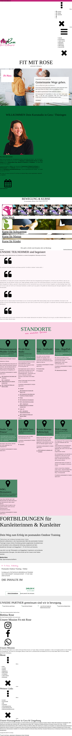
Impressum (4, 704)
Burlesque (69, 725)
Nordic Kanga (67, 727)
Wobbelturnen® (60, 727)
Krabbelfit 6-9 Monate (29, 728)
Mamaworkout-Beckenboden (6, 728)
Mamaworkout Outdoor (66, 728)
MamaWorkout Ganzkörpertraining (39, 727)
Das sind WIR (61, 47)
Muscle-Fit (12, 727)
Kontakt (4, 700)
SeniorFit (8, 727)
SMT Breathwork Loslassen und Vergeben (45, 725)
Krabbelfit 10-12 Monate (18, 728)
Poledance (54, 727)
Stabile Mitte (3, 727)
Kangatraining (3, 730)
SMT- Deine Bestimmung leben (24, 724)
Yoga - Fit (62, 724)
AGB (3, 703)
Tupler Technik (61, 40)
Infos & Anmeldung (13, 593)
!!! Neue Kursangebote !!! (5, 0)
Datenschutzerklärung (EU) (8, 709)
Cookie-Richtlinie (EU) (7, 707)
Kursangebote (61, 39)
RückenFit (49, 727)
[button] (35, 104)
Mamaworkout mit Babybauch (54, 728)
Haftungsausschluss (6, 706)
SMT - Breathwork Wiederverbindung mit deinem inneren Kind (46, 724)
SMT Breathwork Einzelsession (62, 722)
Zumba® (2, 722)
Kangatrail (45, 728)
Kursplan (4, 668)
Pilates (53, 722)
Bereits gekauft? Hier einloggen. (27, 593)
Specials (60, 37)
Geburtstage (61, 45)
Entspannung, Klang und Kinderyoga (23, 727)
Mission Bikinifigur (39, 728)
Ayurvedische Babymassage (61, 725)
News (3, 666)
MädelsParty (61, 43)
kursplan (2, 249)
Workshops (60, 42)
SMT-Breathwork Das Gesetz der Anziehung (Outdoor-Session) (37, 722)
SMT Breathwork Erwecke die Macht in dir (13, 722)
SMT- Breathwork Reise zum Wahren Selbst (25, 725)
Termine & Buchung (67, 249)
